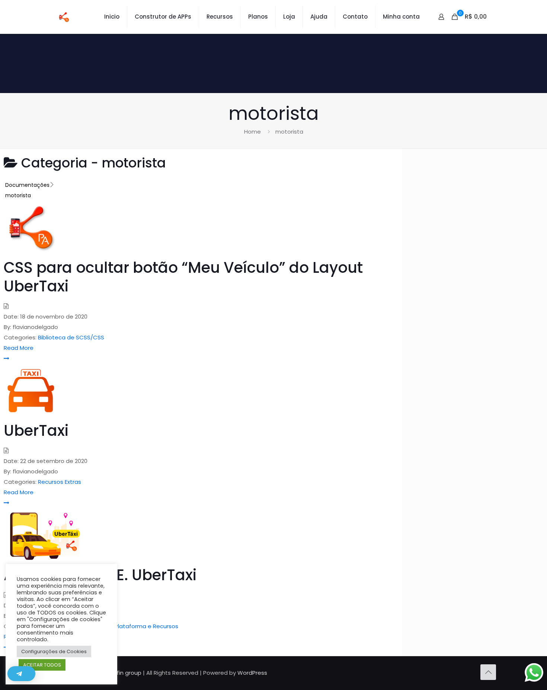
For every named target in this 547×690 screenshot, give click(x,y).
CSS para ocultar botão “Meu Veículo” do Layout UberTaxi (183, 277)
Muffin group (124, 673)
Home (252, 131)
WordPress (252, 673)
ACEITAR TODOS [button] (42, 664)
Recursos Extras (59, 482)
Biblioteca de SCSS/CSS (71, 337)
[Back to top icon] (488, 672)
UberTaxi (36, 430)
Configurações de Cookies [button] (54, 651)
